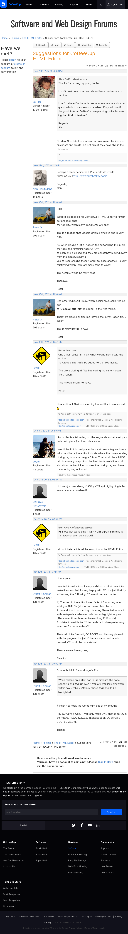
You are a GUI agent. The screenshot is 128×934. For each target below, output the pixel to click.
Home (4, 38)
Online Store (48, 917)
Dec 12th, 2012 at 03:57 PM (48, 519)
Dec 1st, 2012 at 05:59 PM (47, 430)
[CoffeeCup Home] (14, 4)
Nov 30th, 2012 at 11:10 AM (48, 202)
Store (89, 4)
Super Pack (41, 860)
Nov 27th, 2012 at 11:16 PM (48, 165)
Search (41, 45)
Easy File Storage (77, 860)
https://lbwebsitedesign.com (70, 420)
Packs (29, 4)
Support (73, 4)
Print (56, 45)
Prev (92, 65)
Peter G (37, 227)
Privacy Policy (75, 928)
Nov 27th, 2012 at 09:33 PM (48, 71)
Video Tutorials (108, 854)
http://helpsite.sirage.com (69, 426)
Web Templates (11, 888)
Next (121, 65)
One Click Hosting (77, 854)
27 (97, 65)
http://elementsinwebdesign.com (72, 161)
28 (102, 65)
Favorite (102, 45)
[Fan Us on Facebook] (81, 825)
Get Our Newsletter (13, 860)
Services (73, 842)
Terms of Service (92, 928)
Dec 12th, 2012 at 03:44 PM (48, 479)
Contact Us (9, 866)
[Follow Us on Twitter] (73, 825)
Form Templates (11, 900)
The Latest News (12, 854)
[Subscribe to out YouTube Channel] (89, 825)
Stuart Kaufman (42, 593)
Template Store (12, 882)
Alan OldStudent (42, 188)
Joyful (36, 461)
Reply (69, 45)
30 (111, 65)
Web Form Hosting (77, 866)
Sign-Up (111, 812)
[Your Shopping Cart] (101, 4)
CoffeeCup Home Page (28, 917)
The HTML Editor (32, 38)
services (29, 791)
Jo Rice (37, 101)
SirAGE (36, 368)
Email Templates (11, 894)
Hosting (59, 4)
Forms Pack (41, 854)
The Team (8, 848)
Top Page (10, 917)
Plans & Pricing (75, 872)
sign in (13, 59)
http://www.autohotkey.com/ (90, 176)
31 (115, 65)
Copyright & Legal (103, 917)
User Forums (107, 866)
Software (44, 4)
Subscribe (85, 45)
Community (107, 842)
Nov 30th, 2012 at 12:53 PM (48, 342)
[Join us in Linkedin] (98, 825)
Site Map (47, 922)
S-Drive (72, 848)
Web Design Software (68, 917)
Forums (15, 38)
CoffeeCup (9, 842)
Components (10, 906)
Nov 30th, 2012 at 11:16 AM (48, 294)
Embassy (105, 860)
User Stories (107, 872)
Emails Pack (41, 848)
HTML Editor (63, 788)
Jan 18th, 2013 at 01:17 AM (47, 572)
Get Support (86, 917)
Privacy (118, 917)
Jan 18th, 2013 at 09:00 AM (48, 663)
